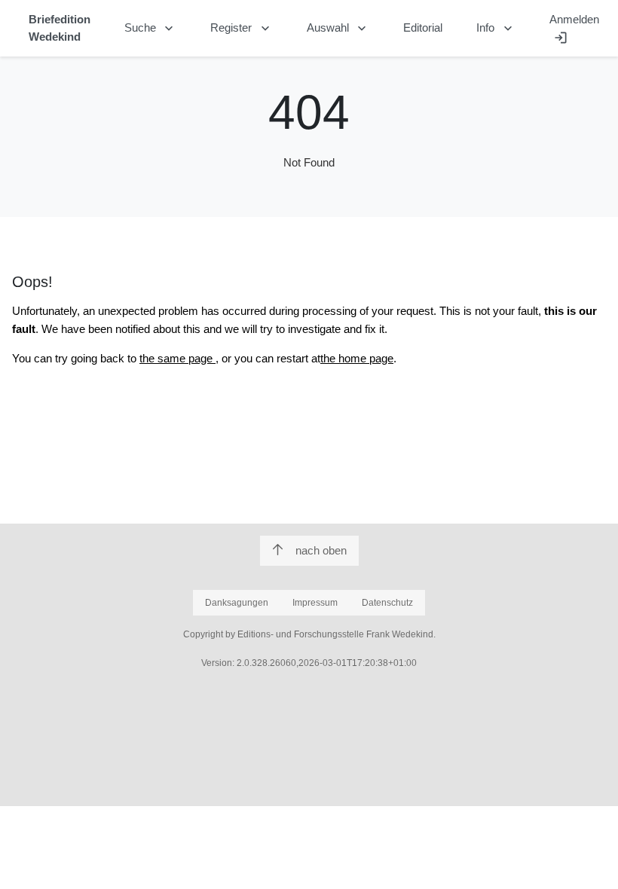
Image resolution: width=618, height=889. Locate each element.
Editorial (422, 27)
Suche (150, 29)
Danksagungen (236, 602)
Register (241, 29)
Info (496, 29)
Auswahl (338, 29)
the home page (356, 358)
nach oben (321, 550)
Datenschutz (387, 602)
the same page (177, 358)
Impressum (315, 602)
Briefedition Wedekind (59, 28)
